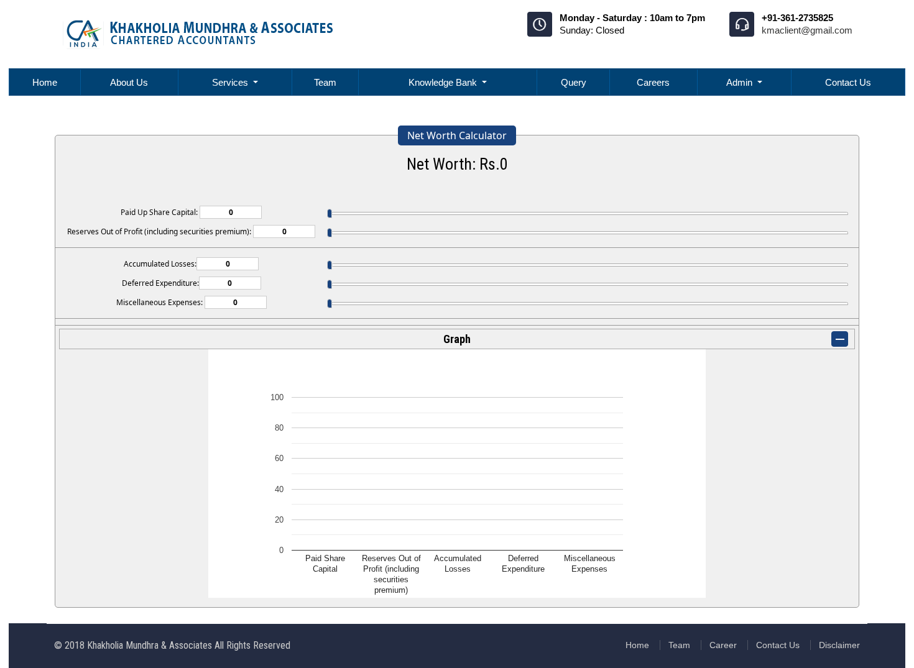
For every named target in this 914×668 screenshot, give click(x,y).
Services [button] (231, 82)
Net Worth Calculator (457, 135)
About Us (129, 82)
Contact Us (848, 82)
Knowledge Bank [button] (444, 82)
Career (723, 645)
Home (44, 82)
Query (573, 82)
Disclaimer (839, 645)
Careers (653, 82)
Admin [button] (740, 82)
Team (325, 82)
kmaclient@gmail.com (807, 30)
